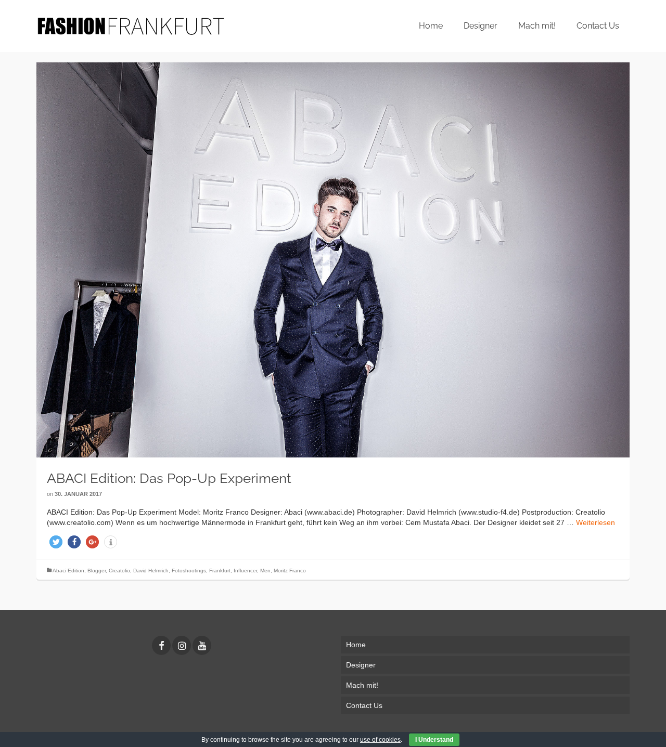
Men (265, 570)
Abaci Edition (68, 570)
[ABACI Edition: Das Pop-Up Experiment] (333, 259)
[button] (55, 541)
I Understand (434, 739)
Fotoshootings (189, 570)
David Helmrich (151, 570)
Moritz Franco (290, 570)
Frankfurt (219, 570)
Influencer (245, 570)
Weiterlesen (595, 522)
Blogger (96, 570)
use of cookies (380, 739)
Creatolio (119, 570)
